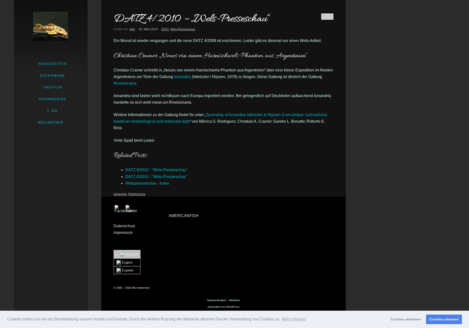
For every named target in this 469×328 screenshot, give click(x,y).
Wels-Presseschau (182, 29)
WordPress (233, 306)
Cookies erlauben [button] (444, 319)
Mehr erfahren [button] (294, 319)
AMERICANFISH (184, 216)
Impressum (123, 232)
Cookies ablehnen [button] (406, 319)
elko (132, 29)
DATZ (165, 29)
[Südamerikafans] (50, 26)
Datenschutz (124, 226)
